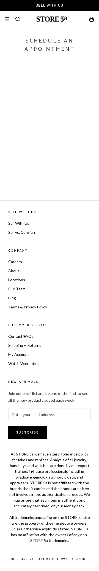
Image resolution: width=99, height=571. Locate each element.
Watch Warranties (23, 363)
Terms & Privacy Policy (27, 307)
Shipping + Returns (24, 345)
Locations (16, 279)
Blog (12, 298)
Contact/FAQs (21, 336)
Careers (15, 261)
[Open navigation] (7, 19)
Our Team (17, 288)
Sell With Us (18, 223)
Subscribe (27, 432)
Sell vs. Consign (21, 232)
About (13, 270)
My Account (18, 354)
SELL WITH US (50, 5)
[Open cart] (91, 20)
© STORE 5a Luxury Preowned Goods (49, 559)
